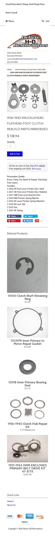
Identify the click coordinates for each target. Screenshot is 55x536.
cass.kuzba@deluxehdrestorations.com (22, 59)
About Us (11, 505)
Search (10, 501)
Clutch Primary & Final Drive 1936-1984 (30, 70)
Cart (47, 21)
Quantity (11, 142)
